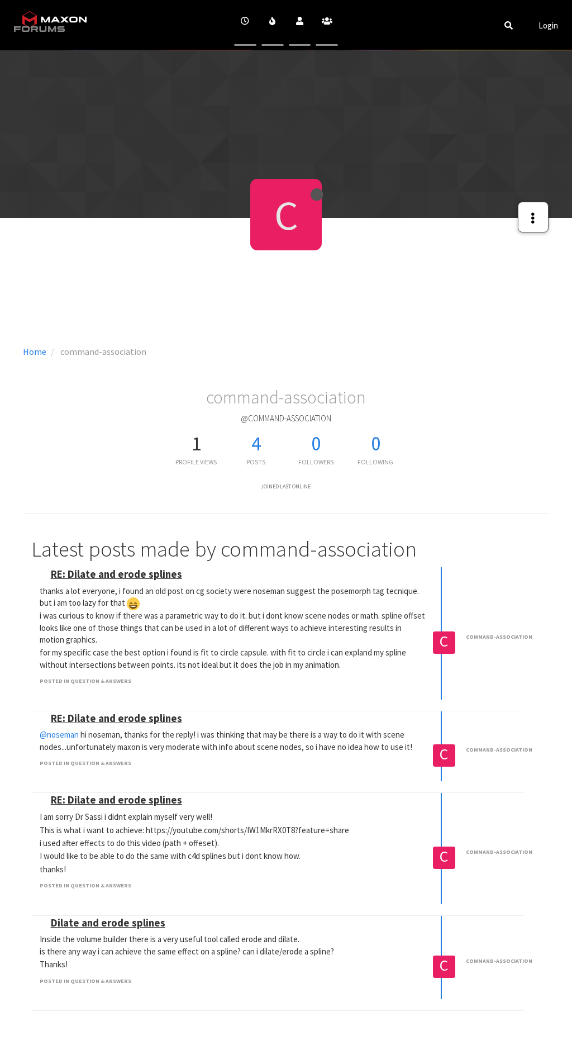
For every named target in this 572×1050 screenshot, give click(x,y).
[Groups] (327, 25)
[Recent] (245, 25)
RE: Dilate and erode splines (116, 574)
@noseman (59, 734)
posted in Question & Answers (85, 681)
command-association (499, 636)
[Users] (300, 25)
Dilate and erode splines (108, 922)
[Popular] (272, 25)
